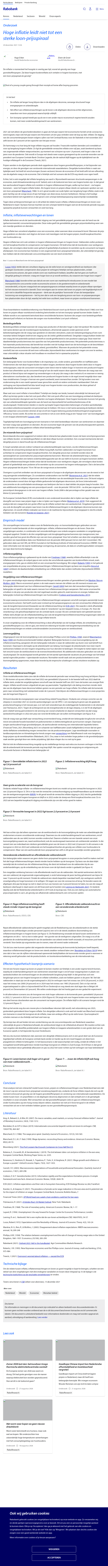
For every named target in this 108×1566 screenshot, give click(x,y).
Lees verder (42, 1317)
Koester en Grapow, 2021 (38, 513)
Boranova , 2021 (78, 475)
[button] (73, 47)
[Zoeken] (84, 9)
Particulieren (8, 2)
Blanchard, (27, 191)
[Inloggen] (90, 9)
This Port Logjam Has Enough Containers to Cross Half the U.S (46, 1147)
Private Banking (30, 2)
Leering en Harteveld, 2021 (77, 887)
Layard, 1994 (33, 417)
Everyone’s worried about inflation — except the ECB (41, 1256)
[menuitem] (10, 1293)
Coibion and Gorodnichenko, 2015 (75, 595)
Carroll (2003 (58, 586)
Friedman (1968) (58, 557)
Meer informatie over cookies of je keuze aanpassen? (33, 1537)
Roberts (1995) (84, 563)
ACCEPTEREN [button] (54, 1557)
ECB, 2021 (70, 606)
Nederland (18, 16)
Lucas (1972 (10, 267)
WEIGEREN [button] (54, 1549)
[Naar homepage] (10, 9)
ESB (22, 1282)
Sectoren (31, 16)
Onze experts (55, 16)
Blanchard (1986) (12, 281)
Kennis (6, 16)
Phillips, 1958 (75, 637)
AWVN (33, 794)
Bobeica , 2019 (76, 501)
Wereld (42, 16)
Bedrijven (18, 2)
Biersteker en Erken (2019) (86, 950)
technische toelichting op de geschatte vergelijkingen (26, 1274)
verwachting (61, 733)
